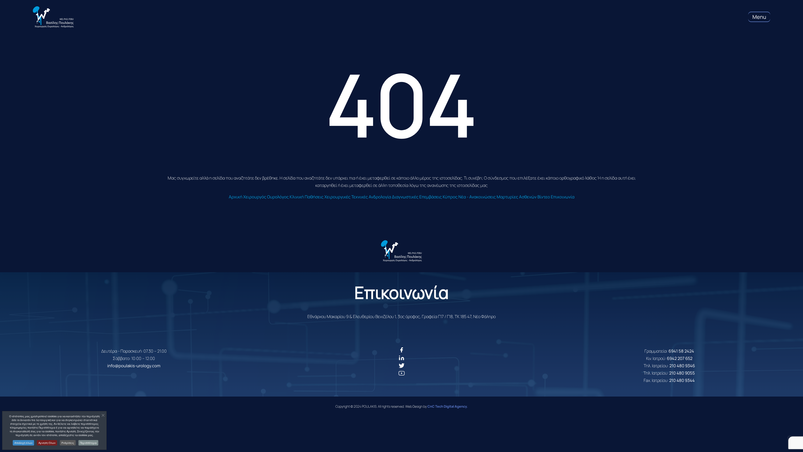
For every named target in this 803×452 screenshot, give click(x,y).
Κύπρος (450, 197)
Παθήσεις (314, 197)
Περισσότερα (88, 442)
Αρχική (235, 197)
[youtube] (402, 375)
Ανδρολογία (380, 197)
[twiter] (401, 367)
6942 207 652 (679, 358)
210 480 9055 (682, 373)
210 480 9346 (682, 366)
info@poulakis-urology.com (133, 366)
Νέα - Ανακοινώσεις (477, 197)
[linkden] (401, 359)
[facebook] (401, 351)
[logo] (401, 251)
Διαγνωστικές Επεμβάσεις (417, 197)
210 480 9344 (682, 380)
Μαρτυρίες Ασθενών (517, 197)
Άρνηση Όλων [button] (46, 442)
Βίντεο (543, 197)
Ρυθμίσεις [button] (67, 442)
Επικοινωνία (562, 197)
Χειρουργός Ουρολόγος (266, 197)
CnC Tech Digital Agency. (447, 406)
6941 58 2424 (681, 351)
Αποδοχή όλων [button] (23, 442)
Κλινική (297, 197)
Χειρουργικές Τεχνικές (346, 197)
